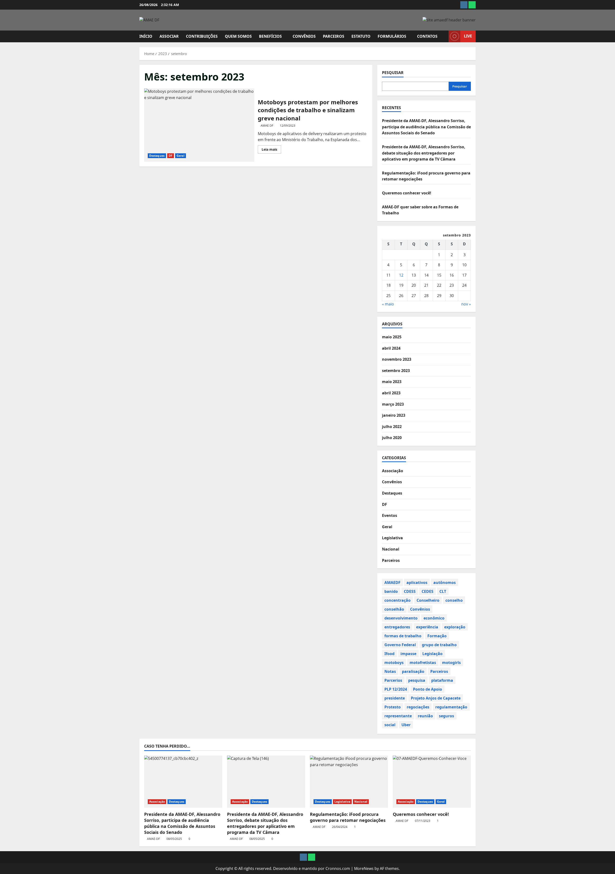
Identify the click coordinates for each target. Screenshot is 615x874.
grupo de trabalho (439, 644)
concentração (397, 600)
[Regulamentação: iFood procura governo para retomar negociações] (349, 782)
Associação (392, 470)
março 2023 (393, 404)
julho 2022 (392, 426)
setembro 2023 (396, 370)
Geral (180, 156)
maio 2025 (391, 337)
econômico (434, 617)
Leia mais (271, 150)
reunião (425, 715)
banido (391, 591)
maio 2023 (391, 381)
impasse (408, 653)
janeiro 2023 (393, 415)
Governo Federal (400, 644)
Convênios (304, 36)
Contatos (427, 36)
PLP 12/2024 (395, 689)
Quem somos (238, 36)
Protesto (392, 706)
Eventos (389, 515)
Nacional (390, 549)
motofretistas (423, 662)
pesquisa (416, 680)
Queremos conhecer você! (406, 192)
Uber (406, 724)
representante (398, 715)
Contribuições (202, 36)
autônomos (444, 582)
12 (401, 275)
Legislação (432, 653)
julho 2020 (392, 437)
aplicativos (416, 582)
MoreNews (364, 868)
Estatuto (360, 36)
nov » (466, 303)
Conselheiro (428, 600)
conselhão (394, 609)
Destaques (157, 156)
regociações (418, 706)
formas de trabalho (402, 635)
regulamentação (451, 706)
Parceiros (333, 36)
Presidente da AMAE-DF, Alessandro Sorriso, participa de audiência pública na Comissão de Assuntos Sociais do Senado (426, 127)
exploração (454, 626)
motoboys (394, 662)
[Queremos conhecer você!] (432, 782)
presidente (394, 697)
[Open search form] (443, 36)
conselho (454, 600)
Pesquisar (393, 72)
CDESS (410, 591)
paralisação (413, 671)
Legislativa (392, 537)
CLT (442, 591)
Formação (437, 635)
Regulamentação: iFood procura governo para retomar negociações (348, 817)
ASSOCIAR (169, 36)
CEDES (427, 591)
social (389, 724)
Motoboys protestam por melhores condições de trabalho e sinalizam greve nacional (199, 125)
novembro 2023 (396, 359)
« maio (388, 303)
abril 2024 (391, 348)
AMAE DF (267, 126)
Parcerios (393, 680)
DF (170, 156)
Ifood (389, 653)
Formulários (392, 36)
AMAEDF (392, 582)
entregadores (397, 626)
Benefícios (270, 36)
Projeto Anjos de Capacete (436, 697)
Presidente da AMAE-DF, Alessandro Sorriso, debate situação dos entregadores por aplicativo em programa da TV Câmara (423, 152)
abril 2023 (391, 393)
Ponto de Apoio (427, 689)
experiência (427, 626)
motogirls (451, 662)
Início (145, 36)
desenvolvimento (401, 617)
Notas (390, 671)
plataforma (442, 680)
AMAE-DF (153, 839)
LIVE (468, 36)
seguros (446, 715)
